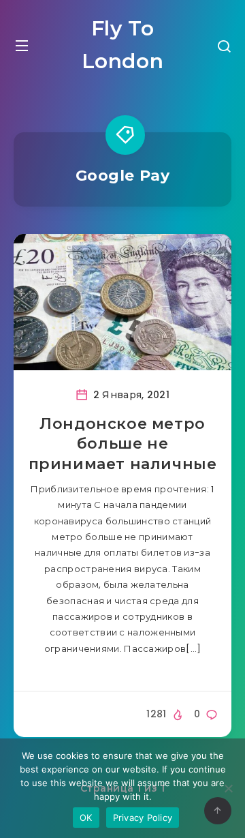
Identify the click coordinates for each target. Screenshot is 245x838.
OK (86, 817)
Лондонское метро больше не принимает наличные (123, 444)
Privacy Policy (143, 817)
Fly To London (123, 45)
